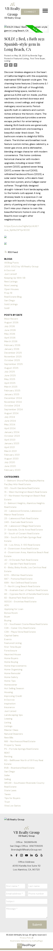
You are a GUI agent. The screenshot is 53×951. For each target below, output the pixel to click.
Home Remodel (12, 673)
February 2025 (12, 390)
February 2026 (12, 345)
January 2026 (11, 349)
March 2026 (10, 341)
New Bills (8, 737)
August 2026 (11, 322)
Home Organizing (13, 669)
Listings (8, 726)
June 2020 (10, 466)
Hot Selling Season (14, 688)
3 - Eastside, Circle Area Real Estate (23, 529)
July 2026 (9, 326)
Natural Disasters (13, 733)
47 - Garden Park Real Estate (20, 563)
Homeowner (10, 684)
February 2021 (12, 454)
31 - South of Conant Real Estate (21, 533)
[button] (30, 12)
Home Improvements (15, 665)
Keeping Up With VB (14, 277)
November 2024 (13, 401)
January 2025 (11, 394)
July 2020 (9, 462)
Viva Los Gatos (12, 805)
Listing (7, 61)
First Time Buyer (37, 58)
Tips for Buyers (12, 798)
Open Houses (11, 289)
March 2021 (10, 451)
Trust (7, 801)
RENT (7, 752)
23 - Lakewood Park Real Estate (21, 518)
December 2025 (13, 352)
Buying (7, 620)
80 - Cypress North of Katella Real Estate (26, 594)
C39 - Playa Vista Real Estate (20, 631)
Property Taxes (12, 745)
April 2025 (9, 383)
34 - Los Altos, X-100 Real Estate (22, 544)
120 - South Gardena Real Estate (22, 488)
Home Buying (11, 661)
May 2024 (9, 424)
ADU (6, 605)
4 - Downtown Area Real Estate (21, 548)
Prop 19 (8, 292)
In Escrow (9, 699)
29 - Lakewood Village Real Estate (22, 525)
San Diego (9, 300)
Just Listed (10, 711)
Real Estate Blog (13, 296)
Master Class (11, 730)
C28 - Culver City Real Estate (19, 628)
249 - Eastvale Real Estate (18, 522)
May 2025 (9, 379)
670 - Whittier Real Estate (18, 575)
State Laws (10, 790)
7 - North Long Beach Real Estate (22, 586)
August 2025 (11, 367)
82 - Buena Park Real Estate (19, 597)
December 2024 (13, 398)
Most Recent (11, 318)
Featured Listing (21, 58)
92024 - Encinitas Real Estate (20, 601)
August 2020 (11, 458)
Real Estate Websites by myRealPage (26, 941)
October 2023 (12, 435)
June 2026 (10, 330)
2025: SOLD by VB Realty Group (21, 266)
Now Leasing (11, 285)
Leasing (8, 718)
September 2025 (13, 364)
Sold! (6, 308)
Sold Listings (11, 304)
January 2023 (11, 443)
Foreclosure (10, 650)
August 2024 (11, 413)
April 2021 (9, 447)
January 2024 (11, 432)
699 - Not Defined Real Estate (20, 582)
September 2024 (13, 409)
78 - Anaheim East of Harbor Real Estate (26, 590)
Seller (7, 775)
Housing (8, 692)
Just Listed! (10, 274)
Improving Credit (13, 696)
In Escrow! (9, 270)
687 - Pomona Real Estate (18, 578)
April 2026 (9, 337)
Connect (30, 11)
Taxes (7, 794)
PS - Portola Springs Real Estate (21, 748)
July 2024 (9, 416)
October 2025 (12, 360)
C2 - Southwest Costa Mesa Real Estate (26, 624)
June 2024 (10, 420)
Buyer (7, 616)
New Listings (11, 281)
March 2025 (10, 386)
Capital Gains (11, 635)
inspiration (10, 703)
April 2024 (10, 428)
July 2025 (9, 371)
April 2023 (9, 439)
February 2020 (12, 470)
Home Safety (11, 677)
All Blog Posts (11, 262)
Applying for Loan (13, 609)
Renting (8, 756)
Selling (7, 779)
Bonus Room (11, 612)
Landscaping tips (13, 714)
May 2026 (9, 333)
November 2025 (13, 356)
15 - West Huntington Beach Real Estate (25, 492)
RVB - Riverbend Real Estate (19, 767)
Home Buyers (11, 658)
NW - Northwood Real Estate (19, 741)
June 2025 (10, 375)
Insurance (9, 707)
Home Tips (10, 680)
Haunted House (12, 654)
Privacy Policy (26, 938)
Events (8, 639)
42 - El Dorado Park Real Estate (21, 559)
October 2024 (12, 405)
